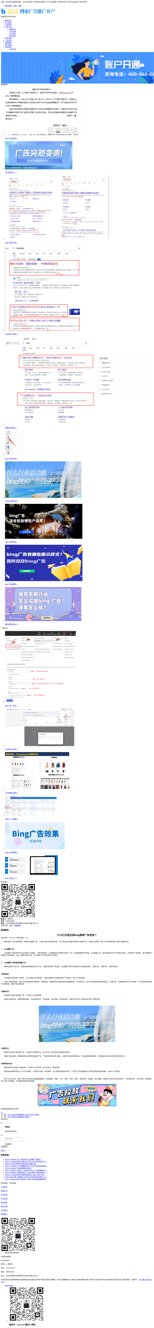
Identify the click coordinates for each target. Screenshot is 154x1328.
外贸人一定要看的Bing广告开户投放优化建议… (26, 1166)
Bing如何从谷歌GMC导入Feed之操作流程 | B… (26, 1161)
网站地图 (8, 6)
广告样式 (8, 25)
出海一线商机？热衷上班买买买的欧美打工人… (26, 1177)
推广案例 (8, 45)
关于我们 (8, 23)
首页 (11, 925)
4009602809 (9, 1285)
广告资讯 (8, 40)
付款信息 (12, 49)
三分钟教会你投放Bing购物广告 (20, 1164)
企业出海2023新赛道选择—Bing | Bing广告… (25, 1175)
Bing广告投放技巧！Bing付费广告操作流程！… (26, 1172)
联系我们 (8, 47)
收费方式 (12, 29)
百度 (15, 6)
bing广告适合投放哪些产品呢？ (19, 1117)
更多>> (3, 1150)
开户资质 (12, 31)
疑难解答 (8, 42)
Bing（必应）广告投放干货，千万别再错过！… (26, 1170)
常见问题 (8, 38)
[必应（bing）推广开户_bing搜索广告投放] (28, 13)
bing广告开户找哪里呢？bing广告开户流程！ (24, 1115)
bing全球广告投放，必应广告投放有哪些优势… (26, 1179)
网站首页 (8, 20)
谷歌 (19, 6)
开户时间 (12, 34)
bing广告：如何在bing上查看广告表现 (22, 1159)
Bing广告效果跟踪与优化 (18, 1168)
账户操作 (12, 36)
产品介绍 (8, 27)
